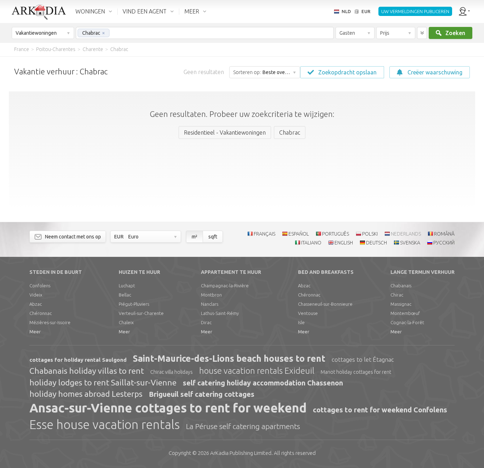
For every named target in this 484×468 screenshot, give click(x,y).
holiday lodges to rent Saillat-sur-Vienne (102, 382)
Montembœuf (405, 313)
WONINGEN (90, 11)
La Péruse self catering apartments (243, 426)
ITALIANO (311, 243)
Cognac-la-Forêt (407, 322)
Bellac (125, 294)
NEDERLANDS (406, 234)
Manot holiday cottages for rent (356, 372)
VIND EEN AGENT (145, 11)
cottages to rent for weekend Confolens (380, 410)
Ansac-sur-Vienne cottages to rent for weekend (167, 408)
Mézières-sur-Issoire (50, 322)
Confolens (39, 285)
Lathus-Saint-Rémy (220, 313)
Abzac (35, 303)
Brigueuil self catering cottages (201, 394)
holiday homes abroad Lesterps (85, 393)
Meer (35, 331)
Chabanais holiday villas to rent (86, 370)
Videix (35, 294)
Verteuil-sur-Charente (141, 313)
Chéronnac (40, 313)
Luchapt (127, 285)
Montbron (211, 294)
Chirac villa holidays (171, 372)
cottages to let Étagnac (363, 359)
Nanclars (209, 303)
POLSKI (370, 234)
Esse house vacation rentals (104, 424)
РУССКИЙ (444, 243)
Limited (240, 453)
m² (194, 236)
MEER (191, 11)
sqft (212, 236)
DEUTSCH (376, 243)
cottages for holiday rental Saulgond (77, 360)
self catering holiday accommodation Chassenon (263, 383)
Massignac (400, 303)
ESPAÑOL (298, 234)
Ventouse (308, 313)
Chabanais (400, 285)
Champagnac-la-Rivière (225, 285)
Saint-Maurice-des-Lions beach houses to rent (229, 358)
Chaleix (126, 322)
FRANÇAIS (264, 234)
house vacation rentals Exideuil (256, 371)
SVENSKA (410, 243)
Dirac (206, 322)
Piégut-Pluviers (134, 303)
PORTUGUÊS (335, 234)
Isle (301, 322)
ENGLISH (343, 243)
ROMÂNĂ (444, 234)
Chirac (396, 294)
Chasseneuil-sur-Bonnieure (325, 303)
